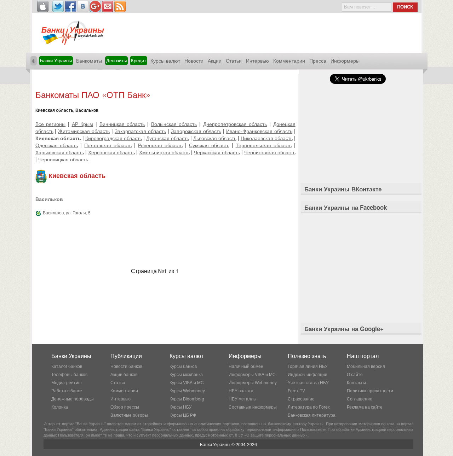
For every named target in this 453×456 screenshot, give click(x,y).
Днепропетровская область (235, 123)
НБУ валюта (241, 390)
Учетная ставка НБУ (308, 382)
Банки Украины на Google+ (344, 328)
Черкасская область (217, 152)
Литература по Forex (309, 407)
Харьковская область (59, 152)
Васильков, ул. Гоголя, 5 (67, 212)
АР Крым (82, 123)
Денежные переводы (72, 399)
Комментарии (289, 60)
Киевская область (58, 138)
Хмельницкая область (164, 152)
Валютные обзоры (129, 415)
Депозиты (116, 60)
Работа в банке (66, 390)
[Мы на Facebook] (70, 6)
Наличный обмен (246, 366)
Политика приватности (370, 390)
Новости (193, 60)
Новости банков (126, 366)
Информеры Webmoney (253, 382)
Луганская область (167, 138)
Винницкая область (122, 123)
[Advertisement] (165, 80)
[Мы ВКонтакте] (82, 6)
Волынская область (174, 123)
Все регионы (50, 123)
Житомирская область (84, 130)
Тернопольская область (264, 145)
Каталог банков (66, 366)
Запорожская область (196, 130)
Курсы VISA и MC (187, 382)
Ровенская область (160, 145)
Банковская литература (312, 415)
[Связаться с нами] (107, 6)
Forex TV (296, 390)
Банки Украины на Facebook (345, 207)
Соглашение (359, 399)
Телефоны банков (69, 374)
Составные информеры (253, 407)
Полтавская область (108, 145)
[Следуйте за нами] (58, 6)
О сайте (355, 374)
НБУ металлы (243, 399)
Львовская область (214, 138)
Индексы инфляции (307, 374)
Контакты (356, 382)
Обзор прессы (124, 407)
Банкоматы (89, 60)
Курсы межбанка (186, 374)
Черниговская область (270, 152)
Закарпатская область (140, 130)
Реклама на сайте (365, 407)
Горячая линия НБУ (308, 366)
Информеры (345, 60)
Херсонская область (111, 152)
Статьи (234, 60)
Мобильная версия (366, 366)
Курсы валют (165, 60)
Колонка (59, 407)
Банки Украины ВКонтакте (343, 189)
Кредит (138, 60)
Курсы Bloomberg (187, 399)
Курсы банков (183, 366)
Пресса (317, 60)
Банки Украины (56, 60)
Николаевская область (267, 138)
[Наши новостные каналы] (120, 6)
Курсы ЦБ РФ (183, 415)
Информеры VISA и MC (252, 374)
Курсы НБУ (181, 407)
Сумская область (209, 145)
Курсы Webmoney (187, 390)
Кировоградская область (113, 138)
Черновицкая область (63, 159)
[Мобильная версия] (42, 6)
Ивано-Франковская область (259, 130)
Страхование (301, 399)
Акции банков (123, 374)
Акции (215, 60)
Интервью (257, 60)
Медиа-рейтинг (66, 382)
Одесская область (56, 145)
